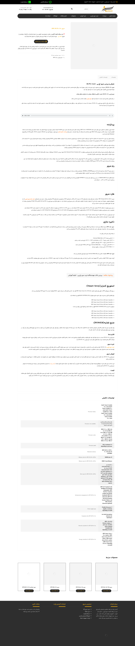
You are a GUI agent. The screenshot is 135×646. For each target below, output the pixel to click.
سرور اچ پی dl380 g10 (57, 57)
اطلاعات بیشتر (105, 590)
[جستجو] (71, 9)
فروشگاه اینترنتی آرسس (84, 616)
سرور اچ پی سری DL (55, 55)
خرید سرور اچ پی (110, 347)
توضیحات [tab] (113, 77)
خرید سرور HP (86, 609)
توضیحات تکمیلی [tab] (103, 77)
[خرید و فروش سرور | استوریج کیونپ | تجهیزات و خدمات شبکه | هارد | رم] (108, 9)
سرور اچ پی (111, 94)
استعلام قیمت (86, 614)
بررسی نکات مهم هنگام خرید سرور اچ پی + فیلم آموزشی (85, 275)
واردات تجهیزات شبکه (85, 618)
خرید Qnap (87, 611)
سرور (60, 55)
